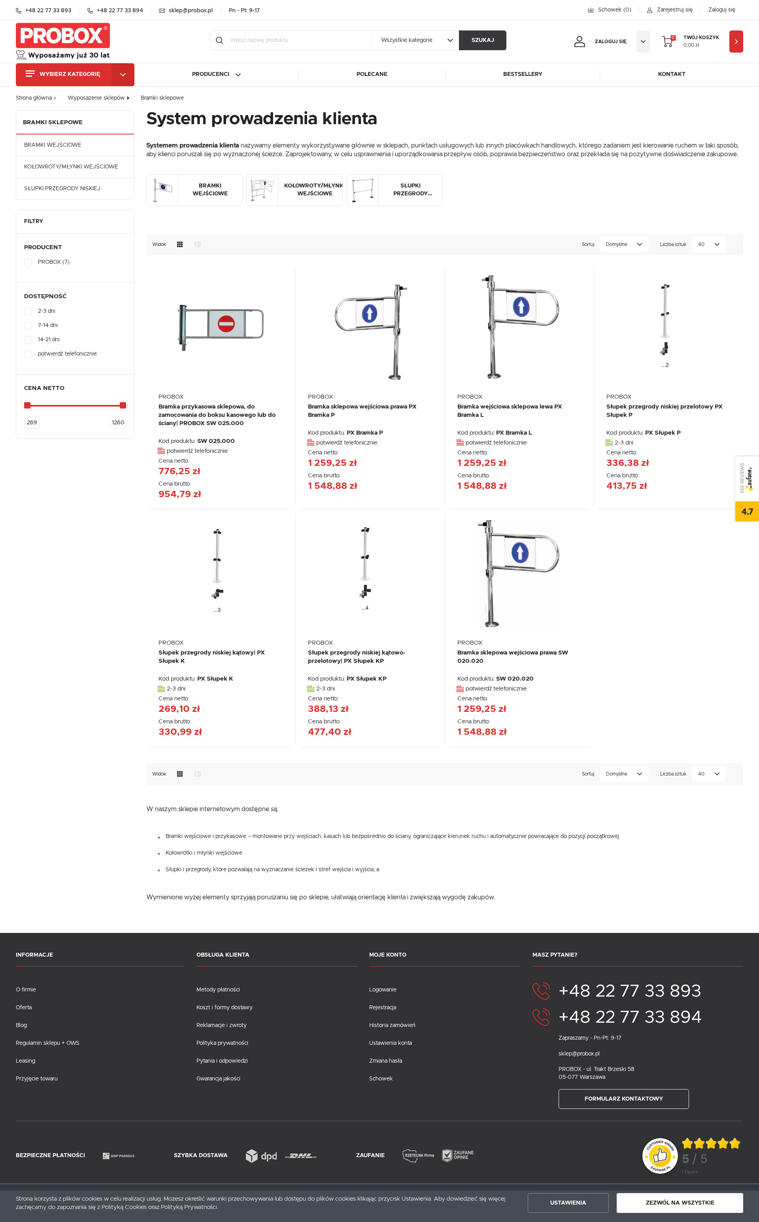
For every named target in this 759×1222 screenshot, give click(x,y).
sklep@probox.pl (579, 1054)
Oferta (24, 1007)
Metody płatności (218, 990)
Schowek (381, 1079)
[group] (711, 1156)
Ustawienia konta (390, 1043)
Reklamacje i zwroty (221, 1025)
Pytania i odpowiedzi (222, 1061)
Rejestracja (382, 1007)
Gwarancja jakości (218, 1079)
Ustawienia (568, 1203)
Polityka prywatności (222, 1043)
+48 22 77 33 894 (630, 1017)
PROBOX (171, 397)
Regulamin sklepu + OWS (47, 1043)
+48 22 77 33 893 (630, 991)
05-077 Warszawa (582, 1077)
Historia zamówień (392, 1025)
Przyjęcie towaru (37, 1079)
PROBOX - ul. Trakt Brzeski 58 (596, 1069)
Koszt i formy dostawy (224, 1007)
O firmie (26, 990)
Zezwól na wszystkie (680, 1203)
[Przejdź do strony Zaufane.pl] (660, 1155)
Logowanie (382, 990)
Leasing (25, 1061)
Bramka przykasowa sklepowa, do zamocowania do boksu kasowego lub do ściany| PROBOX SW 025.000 (217, 415)
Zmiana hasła (385, 1061)
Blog (21, 1025)
